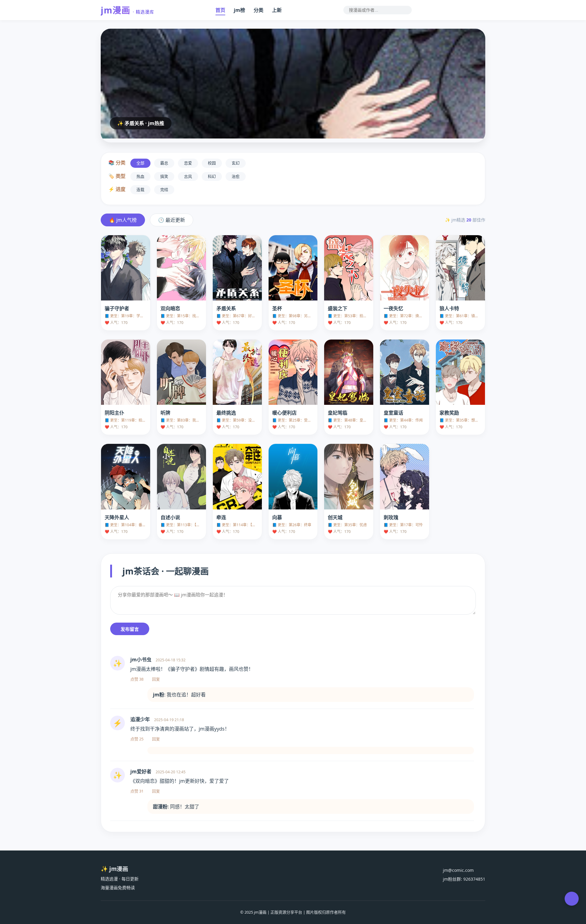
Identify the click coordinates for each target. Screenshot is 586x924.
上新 (277, 10)
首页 (220, 10)
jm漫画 (127, 10)
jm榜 (239, 10)
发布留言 (130, 629)
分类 (258, 10)
